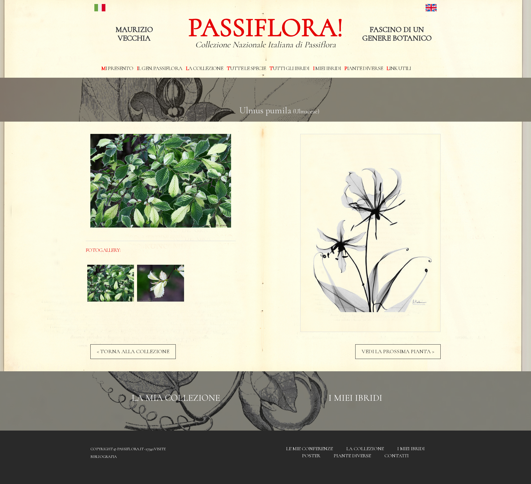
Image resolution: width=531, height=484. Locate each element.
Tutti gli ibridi (289, 68)
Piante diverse (363, 68)
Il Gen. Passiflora (159, 68)
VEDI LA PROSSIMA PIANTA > (398, 351)
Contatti (396, 456)
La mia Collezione (176, 398)
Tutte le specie (246, 68)
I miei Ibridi (327, 68)
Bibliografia (103, 456)
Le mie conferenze (309, 449)
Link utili (399, 68)
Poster (311, 456)
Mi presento (117, 68)
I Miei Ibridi (355, 398)
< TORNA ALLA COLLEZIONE (133, 351)
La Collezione (204, 68)
